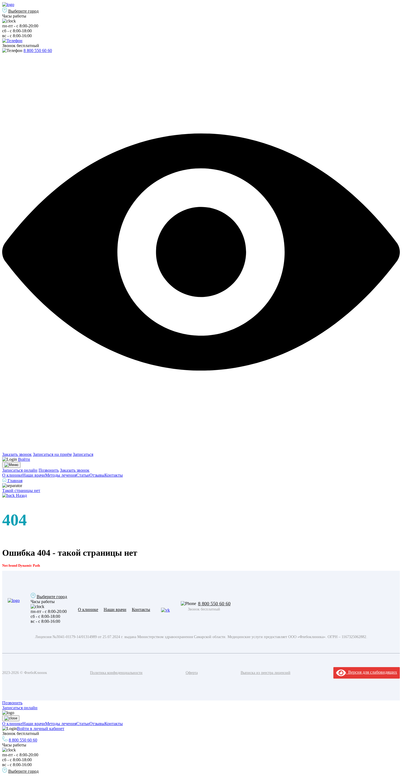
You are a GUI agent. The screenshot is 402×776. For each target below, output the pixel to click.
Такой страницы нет (21, 490)
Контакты (113, 475)
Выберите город (23, 11)
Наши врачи (33, 475)
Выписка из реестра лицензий (265, 673)
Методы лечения (60, 475)
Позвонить (49, 470)
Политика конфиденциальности (116, 673)
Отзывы (96, 475)
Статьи (82, 475)
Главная (14, 480)
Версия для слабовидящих (371, 672)
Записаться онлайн (19, 470)
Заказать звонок (17, 454)
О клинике (12, 475)
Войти (24, 459)
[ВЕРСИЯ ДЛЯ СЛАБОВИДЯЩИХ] (201, 449)
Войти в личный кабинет (40, 728)
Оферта (192, 673)
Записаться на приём (52, 454)
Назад (21, 495)
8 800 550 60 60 (38, 50)
